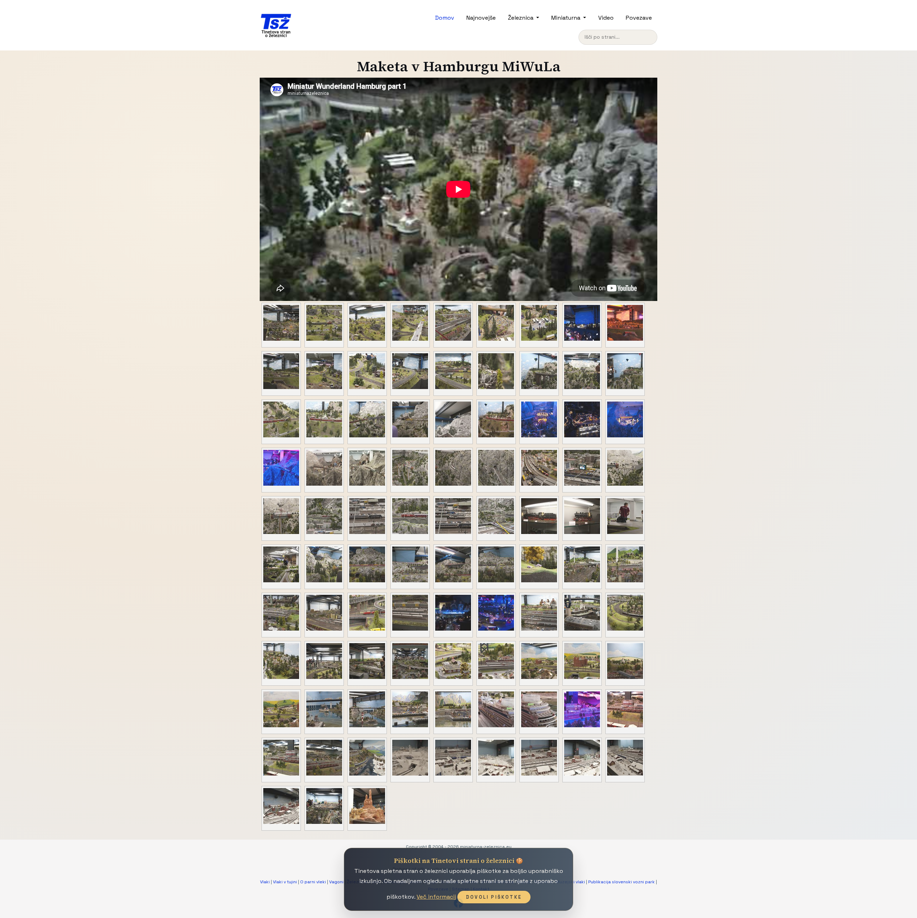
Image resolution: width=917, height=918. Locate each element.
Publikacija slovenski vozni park (621, 882)
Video (606, 17)
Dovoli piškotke (494, 897)
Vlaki (265, 882)
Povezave (639, 17)
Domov (444, 17)
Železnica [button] (521, 17)
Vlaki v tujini (285, 882)
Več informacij (436, 896)
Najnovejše (481, 17)
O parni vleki (313, 882)
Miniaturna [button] (566, 17)
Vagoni (336, 882)
